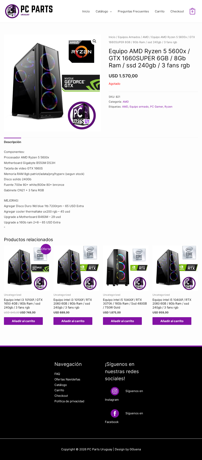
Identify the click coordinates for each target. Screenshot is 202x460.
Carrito (160, 11)
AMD (146, 37)
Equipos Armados (129, 37)
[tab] (12, 142)
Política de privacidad (69, 401)
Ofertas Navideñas (67, 379)
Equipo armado (139, 106)
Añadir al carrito (23, 321)
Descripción (12, 142)
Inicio (86, 11)
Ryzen (168, 106)
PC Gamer (156, 106)
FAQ (57, 374)
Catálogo (102, 11)
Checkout (177, 11)
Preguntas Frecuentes (133, 11)
